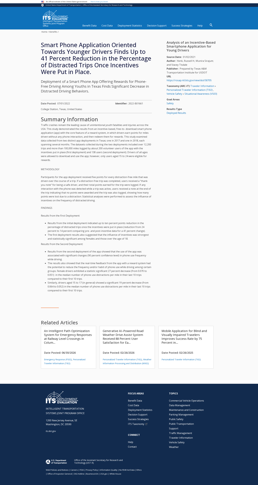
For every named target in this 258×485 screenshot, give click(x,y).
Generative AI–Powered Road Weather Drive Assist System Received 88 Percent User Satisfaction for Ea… (123, 337)
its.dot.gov (51, 431)
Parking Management (181, 414)
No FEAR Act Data (127, 470)
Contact (132, 446)
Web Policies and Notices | (58, 470)
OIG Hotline (79, 473)
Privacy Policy (92, 470)
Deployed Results (176, 113)
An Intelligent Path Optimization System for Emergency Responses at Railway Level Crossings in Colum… (68, 337)
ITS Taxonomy (136, 424)
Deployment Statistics (130, 25)
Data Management (179, 405)
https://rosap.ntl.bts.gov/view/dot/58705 (189, 80)
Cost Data (107, 25)
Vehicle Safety (174, 93)
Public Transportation (181, 423)
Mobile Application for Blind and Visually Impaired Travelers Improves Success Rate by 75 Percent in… (184, 337)
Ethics (139, 470)
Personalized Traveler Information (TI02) (122, 359)
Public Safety (176, 419)
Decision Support (156, 25)
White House (115, 473)
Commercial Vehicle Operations (186, 400)
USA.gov (104, 473)
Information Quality (108, 470)
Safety (170, 103)
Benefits (53, 31)
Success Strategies (182, 25)
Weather (174, 447)
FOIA (82, 470)
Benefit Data (89, 25)
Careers (74, 470)
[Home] (55, 15)
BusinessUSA (92, 473)
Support (173, 428)
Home (44, 31)
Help (200, 25)
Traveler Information (202, 86)
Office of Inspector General (59, 473)
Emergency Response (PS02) (58, 359)
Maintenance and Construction (186, 410)
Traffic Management (180, 433)
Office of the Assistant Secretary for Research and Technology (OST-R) (98, 461)
